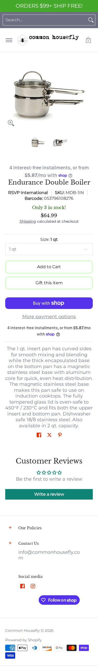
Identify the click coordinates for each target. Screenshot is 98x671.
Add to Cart (49, 266)
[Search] (91, 20)
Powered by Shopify (23, 640)
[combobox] (45, 20)
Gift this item (49, 282)
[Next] (89, 96)
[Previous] (9, 96)
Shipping (28, 221)
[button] (88, 40)
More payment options (49, 316)
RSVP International (28, 192)
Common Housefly (22, 630)
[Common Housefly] (48, 40)
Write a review (49, 494)
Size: (49, 239)
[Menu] (8, 40)
